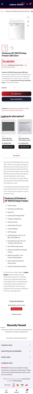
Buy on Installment (16, 99)
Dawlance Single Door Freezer (21, 108)
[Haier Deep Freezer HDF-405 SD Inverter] (24, 126)
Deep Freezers (5, 110)
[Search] (27, 4)
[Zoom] (28, 25)
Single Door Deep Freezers (16, 110)
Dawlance (10, 108)
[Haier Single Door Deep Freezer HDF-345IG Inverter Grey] (8, 126)
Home (2, 11)
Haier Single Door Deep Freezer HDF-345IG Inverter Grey (7, 139)
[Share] (28, 21)
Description (16, 155)
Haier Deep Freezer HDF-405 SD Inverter (24, 139)
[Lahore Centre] (17, 4)
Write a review (16, 309)
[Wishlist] (28, 17)
